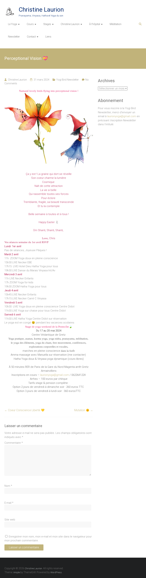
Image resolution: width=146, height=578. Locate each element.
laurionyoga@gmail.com (54, 375)
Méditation (115, 24)
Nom (8, 485)
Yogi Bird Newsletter (67, 79)
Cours (30, 24)
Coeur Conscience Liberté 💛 (24, 410)
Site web (9, 519)
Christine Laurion (41, 9)
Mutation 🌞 (83, 410)
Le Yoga (12, 24)
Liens (48, 36)
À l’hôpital (94, 24)
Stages (47, 24)
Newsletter (14, 36)
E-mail (8, 502)
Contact (31, 36)
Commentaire (13, 442)
